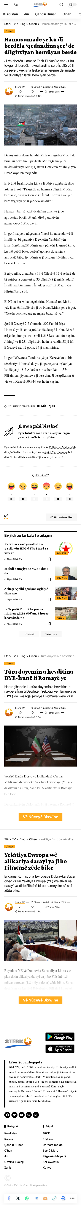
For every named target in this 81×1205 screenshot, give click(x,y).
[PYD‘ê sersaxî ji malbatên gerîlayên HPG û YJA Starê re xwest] (66, 548)
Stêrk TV (20, 87)
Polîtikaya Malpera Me (62, 447)
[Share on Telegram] (36, 1198)
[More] (72, 1198)
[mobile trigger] (8, 4)
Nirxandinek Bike (63, 517)
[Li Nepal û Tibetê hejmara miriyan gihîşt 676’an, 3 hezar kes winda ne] (66, 613)
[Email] (45, 1198)
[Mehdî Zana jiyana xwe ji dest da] (66, 573)
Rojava (61, 553)
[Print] (63, 1198)
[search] (61, 4)
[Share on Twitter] (17, 1198)
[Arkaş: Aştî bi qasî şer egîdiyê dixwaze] (66, 593)
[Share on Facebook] (8, 1198)
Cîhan (10, 31)
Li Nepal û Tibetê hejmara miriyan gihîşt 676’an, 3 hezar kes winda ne (26, 613)
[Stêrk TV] (40, 4)
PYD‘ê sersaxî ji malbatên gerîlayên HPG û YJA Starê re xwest (26, 548)
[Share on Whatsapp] (27, 1198)
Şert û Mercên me (54, 452)
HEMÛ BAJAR (46, 406)
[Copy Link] (54, 1198)
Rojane (62, 578)
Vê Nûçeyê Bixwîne (40, 817)
